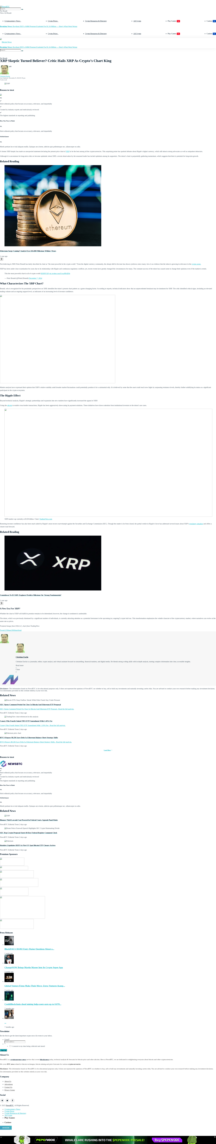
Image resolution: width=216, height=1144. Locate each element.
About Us (7, 1081)
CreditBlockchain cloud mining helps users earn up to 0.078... (32, 1004)
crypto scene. (196, 264)
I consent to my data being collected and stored (28, 1046)
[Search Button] (22, 9)
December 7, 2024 (35, 278)
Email (7, 1040)
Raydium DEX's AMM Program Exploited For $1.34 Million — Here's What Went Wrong (38, 26)
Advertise (5, 1127)
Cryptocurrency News (12, 21)
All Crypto (137, 21)
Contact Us (8, 1087)
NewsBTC (10, 1105)
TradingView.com (45, 519)
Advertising (8, 1084)
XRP (67, 151)
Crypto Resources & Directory (96, 21)
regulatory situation (196, 524)
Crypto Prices (52, 21)
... (5, 1022)
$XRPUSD (45, 273)
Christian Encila (5, 76)
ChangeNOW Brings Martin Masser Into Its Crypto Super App (33, 967)
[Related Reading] (1, 259)
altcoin (9, 405)
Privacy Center (9, 1090)
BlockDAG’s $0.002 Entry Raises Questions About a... (29, 949)
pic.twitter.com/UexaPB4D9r (59, 273)
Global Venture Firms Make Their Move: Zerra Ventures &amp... (34, 986)
